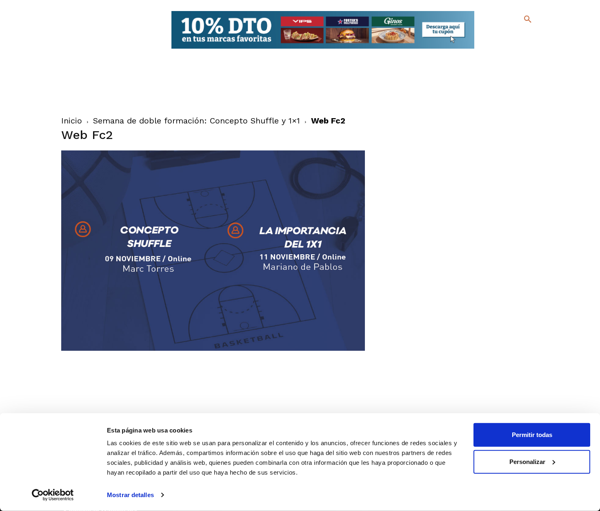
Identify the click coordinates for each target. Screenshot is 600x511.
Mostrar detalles (130, 494)
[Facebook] (494, 37)
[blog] (518, 36)
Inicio (71, 121)
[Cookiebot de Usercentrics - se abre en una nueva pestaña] (53, 495)
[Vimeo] (507, 49)
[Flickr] (494, 49)
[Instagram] (531, 37)
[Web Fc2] (213, 348)
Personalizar (527, 461)
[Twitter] (506, 35)
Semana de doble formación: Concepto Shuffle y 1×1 (196, 121)
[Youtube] (520, 49)
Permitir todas (532, 434)
